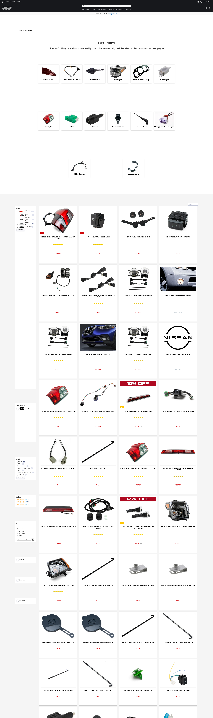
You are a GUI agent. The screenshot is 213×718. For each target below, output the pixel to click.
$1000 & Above (21, 535)
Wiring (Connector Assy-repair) (164, 127)
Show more (20, 229)
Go (33, 539)
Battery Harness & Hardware (72, 80)
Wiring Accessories (133, 174)
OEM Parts (19, 31)
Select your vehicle (113, 13)
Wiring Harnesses (79, 174)
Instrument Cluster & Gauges (141, 80)
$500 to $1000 (21, 533)
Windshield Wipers (141, 127)
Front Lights (118, 80)
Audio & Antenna (48, 80)
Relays (72, 127)
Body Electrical (28, 31)
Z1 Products (27, 408)
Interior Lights (164, 80)
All (18, 526)
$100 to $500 (21, 531)
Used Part (22, 600)
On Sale (22, 559)
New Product (23, 580)
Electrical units (95, 80)
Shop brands (120, 9)
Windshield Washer (118, 127)
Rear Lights (48, 127)
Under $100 (20, 529)
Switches (95, 127)
